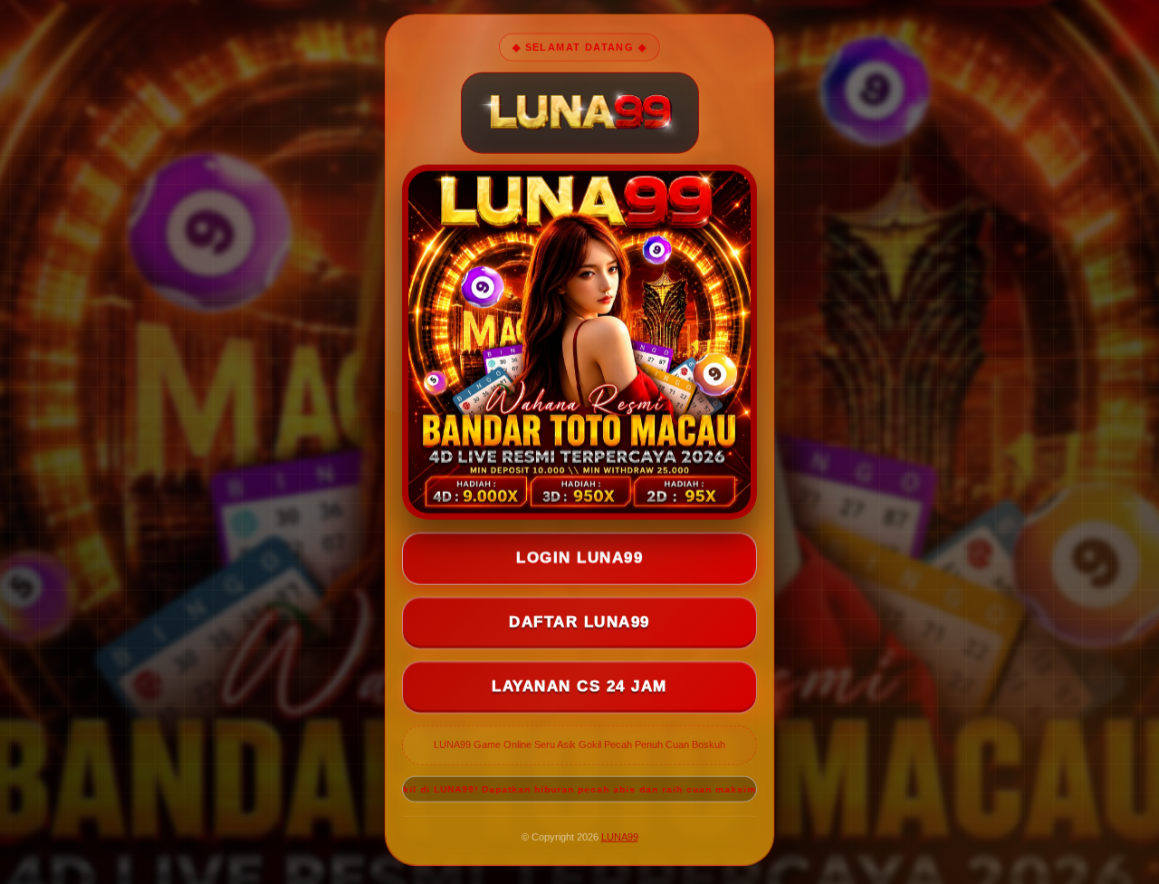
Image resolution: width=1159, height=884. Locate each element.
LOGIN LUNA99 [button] (579, 558)
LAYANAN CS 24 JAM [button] (579, 687)
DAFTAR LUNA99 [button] (579, 622)
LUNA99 (619, 836)
